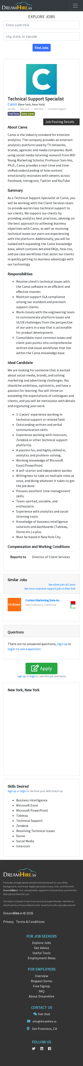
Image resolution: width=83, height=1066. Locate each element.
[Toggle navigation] (75, 5)
